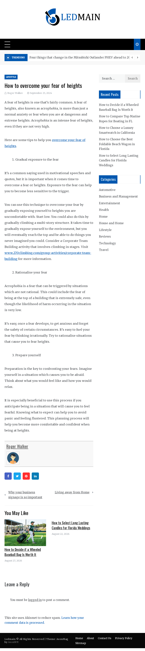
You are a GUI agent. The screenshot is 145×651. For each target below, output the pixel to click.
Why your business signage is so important (25, 495)
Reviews (105, 236)
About (90, 638)
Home (103, 216)
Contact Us (104, 638)
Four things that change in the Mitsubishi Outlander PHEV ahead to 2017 (81, 57)
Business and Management (118, 196)
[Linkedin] (35, 476)
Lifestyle (11, 77)
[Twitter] (17, 476)
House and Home (111, 223)
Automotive (107, 190)
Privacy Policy (123, 638)
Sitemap (80, 643)
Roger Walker (15, 93)
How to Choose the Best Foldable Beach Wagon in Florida (117, 144)
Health (104, 210)
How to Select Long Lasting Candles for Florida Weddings (71, 525)
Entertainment (109, 203)
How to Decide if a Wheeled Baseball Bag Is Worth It (23, 552)
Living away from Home (72, 492)
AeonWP (13, 642)
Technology (107, 243)
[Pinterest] (26, 476)
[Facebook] (8, 476)
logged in (35, 600)
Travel (103, 250)
